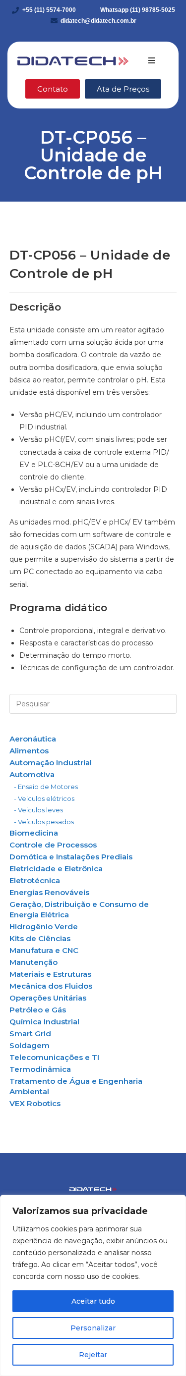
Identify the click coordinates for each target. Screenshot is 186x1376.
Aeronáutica (32, 738)
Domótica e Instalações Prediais (70, 856)
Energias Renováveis (49, 892)
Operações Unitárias (47, 998)
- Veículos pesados (44, 822)
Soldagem (29, 1045)
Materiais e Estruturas (50, 974)
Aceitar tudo (93, 1301)
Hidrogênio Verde (43, 926)
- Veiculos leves (38, 810)
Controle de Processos (53, 844)
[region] (93, 1285)
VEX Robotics (35, 1103)
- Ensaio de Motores (46, 787)
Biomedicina (33, 833)
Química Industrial (44, 1021)
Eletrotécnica (34, 880)
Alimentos (29, 750)
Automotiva (32, 774)
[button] (152, 60)
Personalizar (93, 1327)
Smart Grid (30, 1033)
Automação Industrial (50, 762)
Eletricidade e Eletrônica (56, 868)
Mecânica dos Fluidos (50, 986)
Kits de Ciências (39, 938)
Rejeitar (93, 1354)
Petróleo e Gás (37, 1009)
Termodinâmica (40, 1069)
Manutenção (33, 962)
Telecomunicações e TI (54, 1057)
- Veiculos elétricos (44, 798)
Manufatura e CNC (43, 950)
